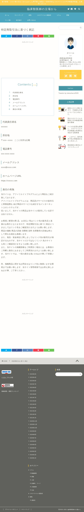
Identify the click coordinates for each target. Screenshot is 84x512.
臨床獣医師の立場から (42, 9)
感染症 (33, 500)
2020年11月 (33, 424)
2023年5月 (33, 374)
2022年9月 (33, 380)
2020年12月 (33, 421)
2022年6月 (33, 387)
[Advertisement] (27, 59)
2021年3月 (33, 411)
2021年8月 (33, 394)
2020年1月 (33, 458)
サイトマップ (19, 15)
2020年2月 (33, 454)
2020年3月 (33, 451)
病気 (30, 15)
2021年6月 (33, 401)
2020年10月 (33, 427)
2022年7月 (33, 384)
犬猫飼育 (34, 486)
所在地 (15, 96)
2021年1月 (33, 417)
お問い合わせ (31, 20)
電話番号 (16, 99)
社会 (33, 490)
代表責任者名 (18, 92)
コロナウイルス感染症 (44, 15)
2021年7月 (33, 397)
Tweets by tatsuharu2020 (69, 93)
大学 (33, 480)
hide (34, 85)
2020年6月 (33, 441)
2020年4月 (33, 448)
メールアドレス (19, 103)
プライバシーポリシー (11, 509)
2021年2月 (33, 414)
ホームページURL (20, 106)
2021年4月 (33, 407)
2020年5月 (33, 444)
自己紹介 (19, 20)
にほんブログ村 (7, 377)
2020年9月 (33, 431)
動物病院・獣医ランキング (10, 391)
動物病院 (34, 473)
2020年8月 (33, 434)
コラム (59, 15)
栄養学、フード (36, 483)
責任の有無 (17, 109)
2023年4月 (33, 377)
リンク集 (8, 20)
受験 (67, 15)
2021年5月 (33, 404)
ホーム (7, 15)
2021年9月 (33, 391)
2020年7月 (33, 438)
